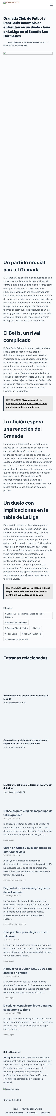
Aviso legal (32, 1113)
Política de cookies (14, 1113)
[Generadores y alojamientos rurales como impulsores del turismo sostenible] (28, 722)
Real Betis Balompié (31, 634)
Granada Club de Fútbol (16, 628)
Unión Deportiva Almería (16, 639)
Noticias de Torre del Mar (15, 45)
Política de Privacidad (32, 1109)
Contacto (45, 1113)
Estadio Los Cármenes (16, 622)
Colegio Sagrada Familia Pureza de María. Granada (24, 615)
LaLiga (36, 628)
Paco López (11, 634)
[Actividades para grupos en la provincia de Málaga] (28, 677)
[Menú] (51, 5)
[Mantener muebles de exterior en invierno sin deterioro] (28, 767)
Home (15, 1109)
